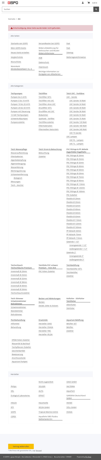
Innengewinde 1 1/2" (78, 245)
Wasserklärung (17, 167)
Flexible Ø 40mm (73, 209)
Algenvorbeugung (18, 163)
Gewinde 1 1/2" (73, 241)
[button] (83, 2)
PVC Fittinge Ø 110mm (76, 184)
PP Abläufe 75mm (74, 234)
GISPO (13, 412)
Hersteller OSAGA (46, 327)
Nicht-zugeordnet (46, 382)
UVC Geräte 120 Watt (78, 122)
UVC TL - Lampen (76, 144)
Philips (13, 386)
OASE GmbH (72, 382)
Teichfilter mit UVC (46, 100)
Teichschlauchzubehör (20, 293)
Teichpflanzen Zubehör (21, 347)
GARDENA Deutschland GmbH (76, 396)
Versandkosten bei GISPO (49, 43)
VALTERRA (71, 386)
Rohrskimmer (16, 314)
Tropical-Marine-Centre (48, 412)
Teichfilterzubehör (46, 122)
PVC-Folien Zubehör (47, 271)
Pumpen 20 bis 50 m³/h (20, 108)
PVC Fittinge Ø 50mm (75, 170)
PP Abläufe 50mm (74, 231)
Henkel (69, 403)
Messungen (15, 181)
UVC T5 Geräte (75, 133)
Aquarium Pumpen (19, 361)
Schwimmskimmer (18, 307)
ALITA (41, 391)
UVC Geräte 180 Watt (78, 126)
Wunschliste (16, 62)
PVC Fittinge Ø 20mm (75, 155)
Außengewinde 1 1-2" (78, 249)
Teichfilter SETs (45, 97)
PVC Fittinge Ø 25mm (75, 159)
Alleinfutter (71, 304)
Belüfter (70, 327)
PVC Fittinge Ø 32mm (75, 162)
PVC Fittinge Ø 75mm (75, 177)
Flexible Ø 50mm (73, 213)
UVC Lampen (72, 136)
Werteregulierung (18, 171)
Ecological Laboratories (20, 395)
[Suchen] (96, 9)
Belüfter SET (72, 323)
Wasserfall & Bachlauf (21, 343)
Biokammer (43, 115)
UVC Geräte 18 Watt (77, 100)
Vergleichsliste (17, 57)
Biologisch (18, 178)
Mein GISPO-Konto (18, 48)
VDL (12, 391)
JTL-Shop (88, 457)
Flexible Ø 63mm (73, 216)
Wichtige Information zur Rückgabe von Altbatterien (49, 72)
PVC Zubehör (72, 195)
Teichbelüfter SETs (74, 269)
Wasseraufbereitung (19, 153)
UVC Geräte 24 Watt (77, 104)
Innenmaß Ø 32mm (19, 278)
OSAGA (69, 412)
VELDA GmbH (44, 407)
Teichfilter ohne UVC (47, 104)
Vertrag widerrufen (21, 446)
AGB (40, 58)
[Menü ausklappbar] (3, 1)
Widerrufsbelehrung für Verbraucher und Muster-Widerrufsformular (49, 50)
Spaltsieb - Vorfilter (46, 118)
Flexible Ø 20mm (73, 198)
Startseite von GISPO (19, 43)
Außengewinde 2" (76, 259)
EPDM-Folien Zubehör (21, 340)
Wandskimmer (17, 311)
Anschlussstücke (18, 358)
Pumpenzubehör (18, 122)
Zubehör (42, 156)
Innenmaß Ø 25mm (19, 275)
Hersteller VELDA (45, 334)
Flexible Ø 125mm (74, 224)
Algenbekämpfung (18, 160)
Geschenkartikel (18, 351)
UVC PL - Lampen (76, 140)
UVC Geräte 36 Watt (77, 111)
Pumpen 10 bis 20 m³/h (20, 104)
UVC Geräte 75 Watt (77, 118)
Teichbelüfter (72, 272)
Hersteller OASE (45, 323)
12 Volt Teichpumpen (19, 115)
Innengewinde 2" (76, 256)
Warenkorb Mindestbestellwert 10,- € (21, 67)
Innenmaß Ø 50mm (19, 289)
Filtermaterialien (45, 126)
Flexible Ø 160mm (74, 227)
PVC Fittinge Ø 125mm (76, 188)
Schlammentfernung (19, 174)
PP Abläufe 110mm (74, 238)
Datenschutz (44, 62)
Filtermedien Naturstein (49, 129)
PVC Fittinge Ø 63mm (75, 173)
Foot (68, 43)
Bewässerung (17, 354)
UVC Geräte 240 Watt (78, 129)
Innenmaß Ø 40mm (19, 286)
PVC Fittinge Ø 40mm (75, 166)
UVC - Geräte (72, 97)
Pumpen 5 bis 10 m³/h (20, 100)
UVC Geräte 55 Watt (77, 115)
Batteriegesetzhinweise (76, 57)
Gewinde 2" (71, 252)
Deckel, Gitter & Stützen (48, 305)
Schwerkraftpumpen (19, 118)
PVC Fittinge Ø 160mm (76, 191)
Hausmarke (43, 403)
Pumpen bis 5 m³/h (19, 97)
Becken (42, 302)
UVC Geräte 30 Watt (77, 108)
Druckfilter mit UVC (46, 111)
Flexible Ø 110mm (74, 220)
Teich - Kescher (17, 185)
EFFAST (41, 395)
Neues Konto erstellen (20, 52)
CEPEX (13, 416)
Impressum (43, 67)
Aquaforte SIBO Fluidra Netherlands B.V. (48, 417)
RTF (12, 407)
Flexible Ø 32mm (73, 206)
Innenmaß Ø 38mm (19, 282)
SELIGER (42, 386)
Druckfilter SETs (45, 108)
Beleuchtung (44, 153)
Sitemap (70, 52)
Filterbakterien (17, 156)
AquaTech (71, 391)
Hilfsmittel (15, 323)
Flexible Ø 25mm (73, 202)
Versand (39, 450)
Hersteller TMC (45, 331)
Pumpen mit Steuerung (20, 111)
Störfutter (71, 308)
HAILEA (14, 403)
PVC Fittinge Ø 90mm (75, 180)
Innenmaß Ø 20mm (19, 271)
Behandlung (16, 327)
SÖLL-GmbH (71, 407)
